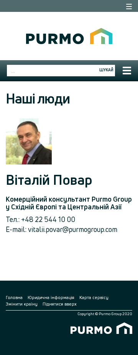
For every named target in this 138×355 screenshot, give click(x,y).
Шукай (106, 69)
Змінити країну (22, 304)
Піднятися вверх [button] (60, 304)
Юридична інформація (51, 297)
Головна (14, 297)
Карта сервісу (93, 297)
